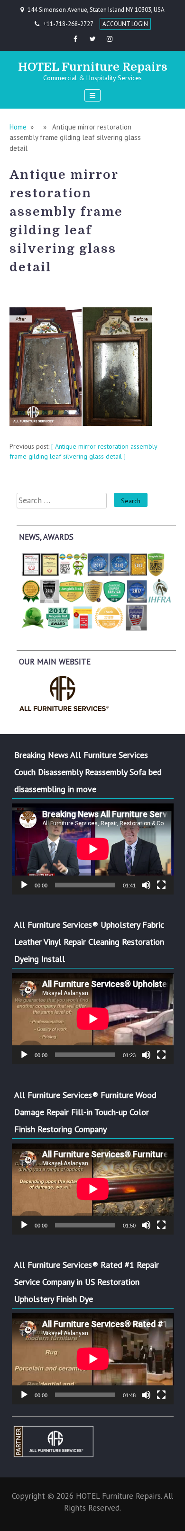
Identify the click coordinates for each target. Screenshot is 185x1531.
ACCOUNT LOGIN (125, 24)
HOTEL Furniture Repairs (92, 67)
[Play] (24, 885)
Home (18, 126)
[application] (93, 849)
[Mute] (146, 885)
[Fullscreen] (161, 885)
